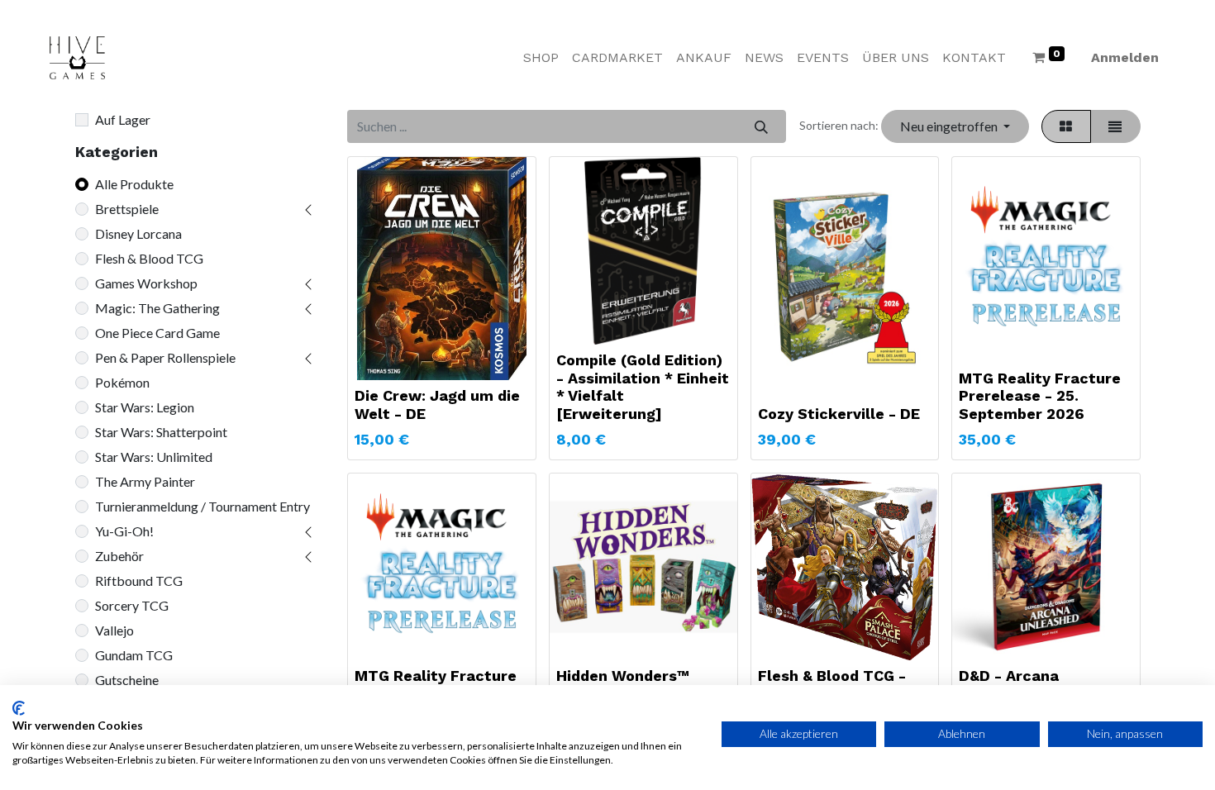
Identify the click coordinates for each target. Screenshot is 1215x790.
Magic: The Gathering (157, 308)
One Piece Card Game (157, 332)
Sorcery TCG (132, 605)
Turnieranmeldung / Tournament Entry (202, 506)
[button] (954, 126)
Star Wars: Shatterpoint (161, 432)
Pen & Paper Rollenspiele (165, 357)
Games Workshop (146, 283)
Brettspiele (127, 209)
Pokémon (122, 382)
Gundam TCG (134, 655)
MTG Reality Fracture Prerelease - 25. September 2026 (1040, 395)
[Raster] (1066, 126)
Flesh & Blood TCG (149, 258)
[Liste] (1115, 126)
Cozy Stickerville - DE (839, 413)
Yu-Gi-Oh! (124, 531)
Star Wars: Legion (144, 407)
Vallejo (114, 630)
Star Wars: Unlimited (153, 456)
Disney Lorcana (138, 233)
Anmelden (1125, 57)
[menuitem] (541, 57)
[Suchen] (761, 126)
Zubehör (119, 556)
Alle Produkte (134, 184)
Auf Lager (122, 119)
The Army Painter (145, 481)
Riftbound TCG (139, 580)
